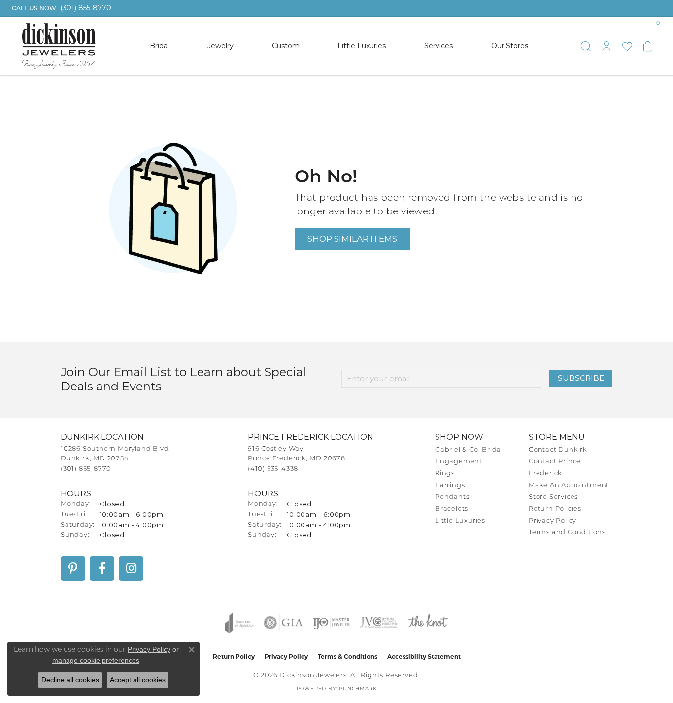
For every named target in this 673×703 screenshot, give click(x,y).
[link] (60, 8)
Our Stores (509, 45)
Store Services (553, 497)
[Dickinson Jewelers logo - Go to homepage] (58, 46)
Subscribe (581, 378)
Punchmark (357, 689)
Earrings (450, 485)
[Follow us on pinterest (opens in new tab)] (73, 568)
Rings (445, 473)
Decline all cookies (70, 680)
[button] (585, 46)
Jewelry (220, 45)
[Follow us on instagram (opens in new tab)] (131, 568)
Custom (286, 45)
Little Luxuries (361, 45)
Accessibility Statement (424, 656)
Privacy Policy (552, 521)
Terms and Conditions (567, 532)
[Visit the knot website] (427, 622)
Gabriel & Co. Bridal (469, 450)
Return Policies (555, 509)
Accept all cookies (138, 680)
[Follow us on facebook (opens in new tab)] (102, 568)
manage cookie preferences (95, 660)
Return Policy (234, 656)
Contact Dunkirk (558, 450)
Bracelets (451, 509)
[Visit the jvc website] (379, 622)
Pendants (452, 497)
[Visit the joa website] (239, 622)
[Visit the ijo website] (331, 622)
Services (438, 45)
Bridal (159, 45)
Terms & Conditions (347, 656)
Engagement (458, 461)
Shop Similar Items (352, 238)
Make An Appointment (569, 485)
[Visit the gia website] (283, 622)
